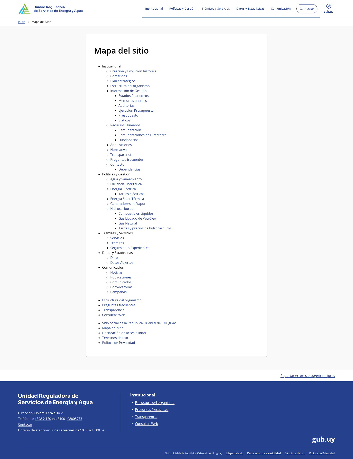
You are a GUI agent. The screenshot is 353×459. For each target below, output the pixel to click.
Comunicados (121, 282)
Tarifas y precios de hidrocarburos (145, 228)
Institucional (154, 8)
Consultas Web (113, 315)
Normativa (118, 149)
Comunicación (281, 8)
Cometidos (118, 76)
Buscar (306, 10)
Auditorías (126, 105)
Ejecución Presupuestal (136, 110)
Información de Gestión (128, 91)
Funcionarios (128, 140)
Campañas (118, 292)
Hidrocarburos (121, 208)
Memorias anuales (132, 100)
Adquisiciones (121, 145)
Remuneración (129, 130)
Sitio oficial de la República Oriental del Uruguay (139, 323)
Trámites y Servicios (216, 8)
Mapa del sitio (113, 328)
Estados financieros (133, 95)
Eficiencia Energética (126, 184)
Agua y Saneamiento (126, 179)
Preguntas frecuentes (127, 159)
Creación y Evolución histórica (133, 71)
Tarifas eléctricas (131, 194)
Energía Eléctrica (123, 189)
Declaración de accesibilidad (124, 333)
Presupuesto (128, 115)
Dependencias (129, 169)
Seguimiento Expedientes (129, 248)
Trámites (117, 243)
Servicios (117, 238)
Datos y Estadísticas (250, 8)
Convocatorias (121, 287)
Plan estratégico (122, 81)
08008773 (74, 418)
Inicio (21, 22)
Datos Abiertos (121, 262)
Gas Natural (127, 223)
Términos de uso (115, 338)
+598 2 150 (43, 418)
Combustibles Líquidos (136, 213)
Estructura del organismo (130, 86)
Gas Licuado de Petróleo (137, 218)
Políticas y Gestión (182, 8)
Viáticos (124, 120)
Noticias (116, 272)
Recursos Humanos (125, 125)
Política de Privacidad (118, 342)
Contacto (117, 164)
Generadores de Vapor (128, 203)
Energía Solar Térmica (127, 198)
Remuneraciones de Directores (142, 135)
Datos (115, 257)
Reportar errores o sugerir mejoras (307, 375)
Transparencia (121, 154)
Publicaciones (121, 277)
